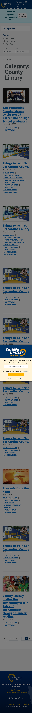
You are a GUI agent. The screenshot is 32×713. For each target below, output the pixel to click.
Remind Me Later (20, 379)
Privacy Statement (25, 371)
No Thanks (10, 379)
